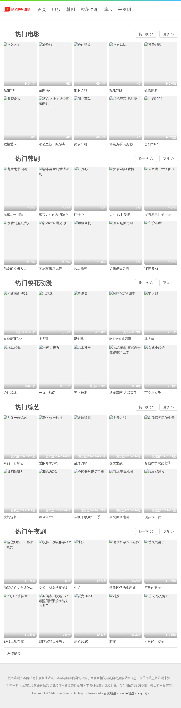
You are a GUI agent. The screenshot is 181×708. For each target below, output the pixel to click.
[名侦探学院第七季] (160, 437)
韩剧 (70, 9)
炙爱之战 (116, 463)
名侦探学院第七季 (157, 463)
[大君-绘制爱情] (125, 189)
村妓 (112, 641)
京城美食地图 (119, 517)
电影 (56, 9)
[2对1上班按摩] (20, 616)
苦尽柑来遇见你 (50, 268)
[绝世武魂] (20, 367)
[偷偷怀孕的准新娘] (125, 562)
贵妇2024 (151, 144)
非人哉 (149, 339)
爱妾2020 (81, 641)
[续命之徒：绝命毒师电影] (55, 118)
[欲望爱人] (20, 118)
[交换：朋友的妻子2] (55, 562)
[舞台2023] (55, 491)
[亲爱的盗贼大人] (20, 243)
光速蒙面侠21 (14, 339)
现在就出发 (152, 517)
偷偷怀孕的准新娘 (122, 587)
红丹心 (79, 214)
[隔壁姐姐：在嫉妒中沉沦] (20, 562)
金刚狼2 (45, 90)
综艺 (108, 9)
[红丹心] (90, 189)
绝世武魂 (10, 393)
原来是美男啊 (119, 268)
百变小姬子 (152, 393)
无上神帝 (80, 393)
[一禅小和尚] (55, 367)
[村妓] (125, 616)
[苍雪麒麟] (160, 64)
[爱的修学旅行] (55, 437)
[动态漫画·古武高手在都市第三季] (125, 367)
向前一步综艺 (13, 463)
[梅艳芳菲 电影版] (125, 118)
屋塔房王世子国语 (157, 214)
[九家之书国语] (20, 189)
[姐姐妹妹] (125, 64)
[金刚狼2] (55, 64)
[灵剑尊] (90, 313)
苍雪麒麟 (151, 90)
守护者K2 (151, 268)
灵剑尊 (79, 339)
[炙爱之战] (125, 437)
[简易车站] (90, 118)
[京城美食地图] (125, 491)
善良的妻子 (152, 587)
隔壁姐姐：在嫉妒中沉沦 (22, 587)
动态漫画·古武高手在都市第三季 (133, 393)
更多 (168, 34)
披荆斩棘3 (11, 517)
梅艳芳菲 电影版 (121, 144)
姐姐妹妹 (116, 90)
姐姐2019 (11, 90)
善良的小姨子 (154, 641)
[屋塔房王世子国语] (160, 189)
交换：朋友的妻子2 (53, 587)
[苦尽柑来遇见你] (55, 243)
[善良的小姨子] (160, 616)
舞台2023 (46, 517)
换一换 (146, 34)
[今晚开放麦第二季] (90, 491)
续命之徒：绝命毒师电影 (57, 144)
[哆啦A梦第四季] (125, 313)
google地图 (126, 693)
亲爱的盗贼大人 (15, 268)
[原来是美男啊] (125, 243)
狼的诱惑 (80, 90)
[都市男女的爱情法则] (55, 189)
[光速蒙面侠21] (20, 313)
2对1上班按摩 (14, 641)
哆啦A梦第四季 (120, 339)
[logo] (18, 9)
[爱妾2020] (90, 616)
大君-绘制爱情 (119, 214)
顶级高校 (80, 268)
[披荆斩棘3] (20, 491)
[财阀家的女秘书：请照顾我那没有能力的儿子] (55, 616)
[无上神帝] (90, 367)
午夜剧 (124, 9)
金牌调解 (80, 463)
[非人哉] (160, 313)
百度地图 (110, 693)
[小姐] (90, 562)
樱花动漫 (89, 9)
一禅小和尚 (47, 393)
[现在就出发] (160, 491)
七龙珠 (44, 339)
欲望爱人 (10, 144)
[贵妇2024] (160, 118)
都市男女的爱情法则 (54, 214)
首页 (42, 9)
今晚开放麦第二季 (87, 517)
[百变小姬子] (160, 367)
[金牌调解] (90, 437)
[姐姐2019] (20, 64)
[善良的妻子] (160, 562)
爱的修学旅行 (49, 463)
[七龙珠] (55, 313)
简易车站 (80, 144)
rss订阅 (142, 693)
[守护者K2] (160, 243)
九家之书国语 (13, 214)
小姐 (77, 587)
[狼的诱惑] (90, 64)
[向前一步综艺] (20, 437)
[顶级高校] (90, 243)
